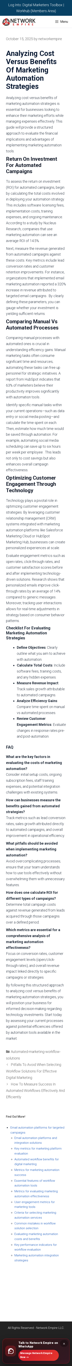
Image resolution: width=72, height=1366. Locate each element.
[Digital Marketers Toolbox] (20, 22)
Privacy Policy (36, 1278)
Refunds (36, 1290)
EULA (36, 1296)
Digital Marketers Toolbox (42, 5)
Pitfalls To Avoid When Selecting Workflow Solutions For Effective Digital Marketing (33, 1071)
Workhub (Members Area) (36, 11)
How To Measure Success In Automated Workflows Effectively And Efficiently (35, 1090)
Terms (36, 1284)
